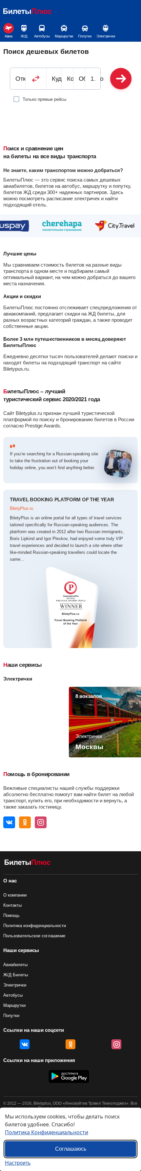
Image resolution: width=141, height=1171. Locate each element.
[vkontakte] (9, 822)
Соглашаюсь (70, 1149)
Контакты (12, 905)
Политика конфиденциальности (34, 925)
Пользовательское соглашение (34, 935)
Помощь (11, 915)
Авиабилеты (15, 964)
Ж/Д (24, 36)
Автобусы (42, 36)
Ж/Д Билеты (15, 974)
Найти (121, 79)
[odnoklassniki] (25, 822)
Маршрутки (64, 36)
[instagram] (41, 822)
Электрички (105, 36)
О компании (15, 895)
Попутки (84, 36)
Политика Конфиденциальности (46, 1132)
